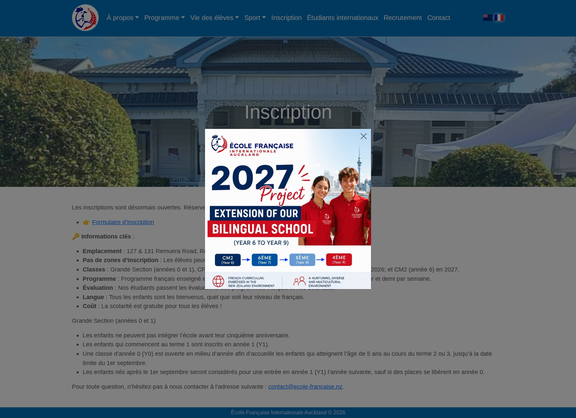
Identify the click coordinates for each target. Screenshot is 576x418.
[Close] (363, 136)
